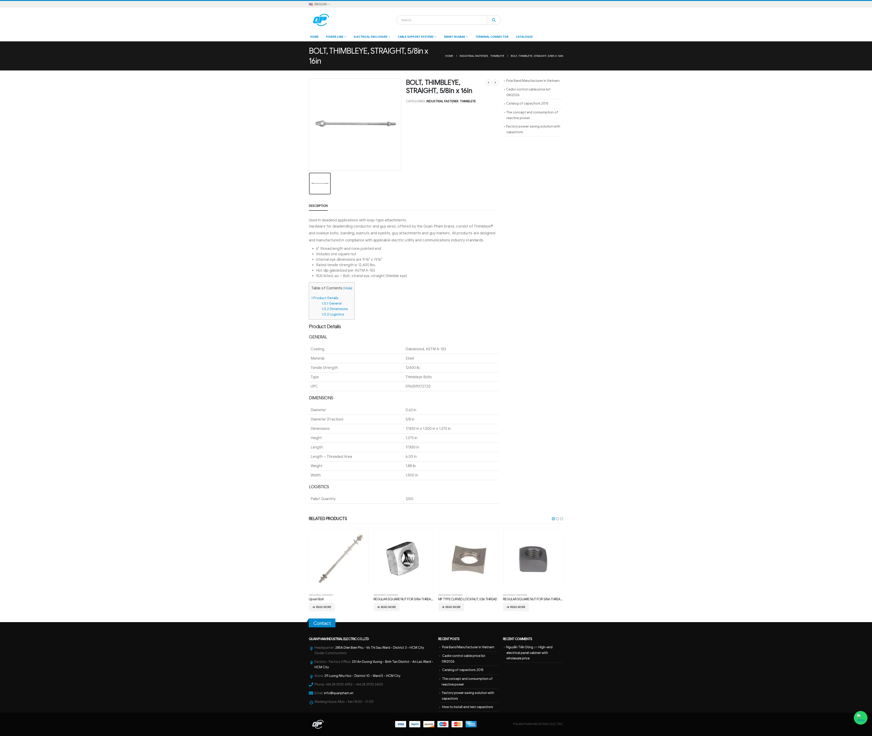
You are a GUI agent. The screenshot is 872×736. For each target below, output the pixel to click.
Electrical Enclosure (370, 37)
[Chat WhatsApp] (860, 718)
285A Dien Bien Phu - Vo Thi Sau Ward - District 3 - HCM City (379, 648)
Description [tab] (318, 206)
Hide (347, 288)
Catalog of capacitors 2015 (527, 103)
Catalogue (524, 37)
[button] (553, 518)
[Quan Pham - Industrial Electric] (321, 20)
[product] (339, 559)
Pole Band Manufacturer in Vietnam (533, 81)
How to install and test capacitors (467, 707)
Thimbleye (468, 101)
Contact (322, 623)
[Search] (493, 20)
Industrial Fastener (442, 101)
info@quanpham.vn (338, 693)
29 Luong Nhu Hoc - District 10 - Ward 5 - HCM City (362, 676)
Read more (323, 607)
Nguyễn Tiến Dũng (519, 647)
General (332, 303)
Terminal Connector (492, 37)
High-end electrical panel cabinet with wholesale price (529, 652)
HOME (314, 37)
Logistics (333, 314)
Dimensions (335, 309)
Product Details (324, 298)
